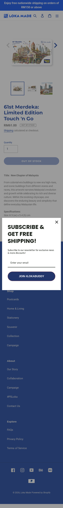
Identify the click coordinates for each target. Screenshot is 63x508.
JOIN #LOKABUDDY (31, 276)
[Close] (56, 222)
